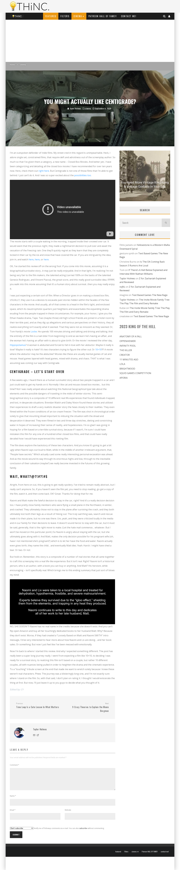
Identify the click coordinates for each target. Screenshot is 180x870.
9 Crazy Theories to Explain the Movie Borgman (90, 707)
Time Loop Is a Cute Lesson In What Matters (37, 705)
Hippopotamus (18, 345)
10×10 (98, 349)
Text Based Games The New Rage (149, 295)
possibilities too (82, 175)
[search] (166, 223)
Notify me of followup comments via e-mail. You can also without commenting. (68, 828)
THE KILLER (126, 350)
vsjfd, (122, 286)
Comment (14, 765)
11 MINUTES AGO (129, 359)
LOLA (122, 364)
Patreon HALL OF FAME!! (102, 16)
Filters (64, 16)
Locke (34, 331)
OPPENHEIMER (128, 341)
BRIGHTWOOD (127, 368)
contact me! (128, 16)
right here (43, 170)
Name (13, 796)
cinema (78, 16)
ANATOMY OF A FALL (131, 336)
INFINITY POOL (128, 345)
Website (68, 810)
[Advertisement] (90, 41)
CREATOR (125, 354)
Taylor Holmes (75, 108)
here (31, 259)
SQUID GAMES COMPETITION (135, 373)
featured (50, 16)
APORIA (124, 377)
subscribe (83, 828)
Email (12, 810)
